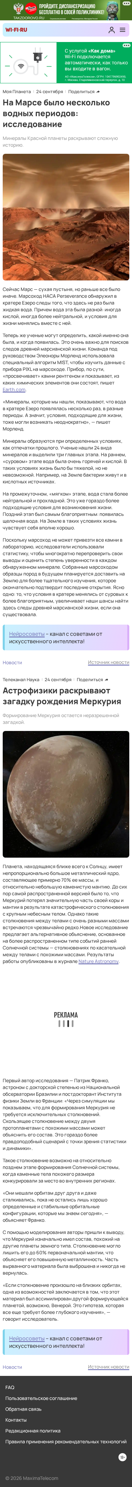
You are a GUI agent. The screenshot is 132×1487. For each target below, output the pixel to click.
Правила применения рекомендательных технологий (66, 1441)
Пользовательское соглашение (41, 1398)
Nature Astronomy (98, 961)
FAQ (9, 1387)
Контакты (16, 1420)
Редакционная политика (33, 1430)
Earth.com (14, 389)
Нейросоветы (27, 633)
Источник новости (108, 662)
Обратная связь (23, 1409)
